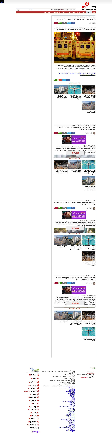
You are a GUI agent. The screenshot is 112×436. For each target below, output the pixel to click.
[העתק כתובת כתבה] (64, 23)
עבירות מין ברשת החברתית (87, 145)
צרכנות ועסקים (46, 385)
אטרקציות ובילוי (62, 382)
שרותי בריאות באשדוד (70, 420)
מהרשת (69, 12)
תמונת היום (55, 376)
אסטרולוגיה (60, 371)
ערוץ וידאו (66, 385)
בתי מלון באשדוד (71, 408)
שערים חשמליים (71, 387)
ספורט (69, 376)
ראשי (93, 12)
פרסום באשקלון (71, 417)
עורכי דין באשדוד (71, 425)
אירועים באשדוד (71, 421)
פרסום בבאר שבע (71, 418)
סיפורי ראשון (50, 371)
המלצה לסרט (72, 389)
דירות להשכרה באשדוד (70, 415)
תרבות (83, 12)
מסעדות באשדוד (71, 413)
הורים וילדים (72, 400)
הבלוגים (73, 379)
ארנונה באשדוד (71, 424)
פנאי (74, 371)
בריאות (68, 382)
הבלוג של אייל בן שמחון (70, 380)
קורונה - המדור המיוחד (69, 383)
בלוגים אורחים (53, 380)
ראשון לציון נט (72, 385)
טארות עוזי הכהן (60, 380)
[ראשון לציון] (86, 10)
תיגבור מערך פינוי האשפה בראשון (86, 220)
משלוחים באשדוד (71, 412)
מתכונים (73, 399)
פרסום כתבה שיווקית (70, 430)
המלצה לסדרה (71, 390)
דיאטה (73, 397)
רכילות (73, 376)
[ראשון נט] (92, 368)
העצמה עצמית (72, 392)
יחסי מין (73, 398)
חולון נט (73, 431)
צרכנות (65, 371)
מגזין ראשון (72, 370)
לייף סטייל (62, 12)
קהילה (78, 12)
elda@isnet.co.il (84, 377)
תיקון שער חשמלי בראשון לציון (69, 401)
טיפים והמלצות (48, 12)
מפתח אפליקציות (60, 384)
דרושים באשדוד (71, 422)
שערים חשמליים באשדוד (70, 426)
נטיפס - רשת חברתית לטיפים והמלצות (67, 406)
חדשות (89, 12)
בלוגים (56, 12)
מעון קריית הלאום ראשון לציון (87, 295)
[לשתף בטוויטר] (69, 23)
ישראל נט (73, 403)
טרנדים (73, 382)
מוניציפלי (78, 17)
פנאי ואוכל (53, 385)
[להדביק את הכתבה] (59, 80)
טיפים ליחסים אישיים (70, 391)
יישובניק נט (72, 409)
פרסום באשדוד (71, 428)
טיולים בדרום (72, 394)
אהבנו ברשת (59, 385)
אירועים (64, 376)
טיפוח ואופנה (72, 396)
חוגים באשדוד (72, 423)
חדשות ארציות (76, 125)
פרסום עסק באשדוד (71, 416)
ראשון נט (92, 17)
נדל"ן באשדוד (72, 404)
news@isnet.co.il (90, 373)
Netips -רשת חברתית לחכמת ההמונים (67, 388)
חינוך (74, 378)
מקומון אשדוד (72, 402)
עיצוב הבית (72, 395)
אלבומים (73, 375)
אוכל (73, 12)
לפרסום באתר (54, 9)
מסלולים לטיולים (71, 393)
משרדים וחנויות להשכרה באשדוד (68, 419)
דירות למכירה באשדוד (70, 414)
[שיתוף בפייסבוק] (73, 23)
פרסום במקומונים (71, 410)
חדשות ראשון (85, 17)
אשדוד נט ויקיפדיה (71, 429)
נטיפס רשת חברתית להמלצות (69, 386)
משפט (73, 374)
